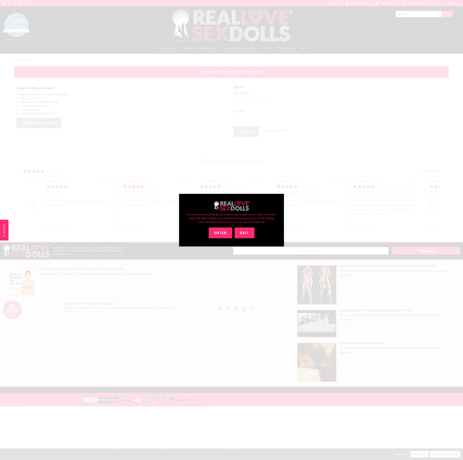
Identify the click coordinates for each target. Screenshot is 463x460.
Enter (220, 233)
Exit (244, 233)
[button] (4, 230)
